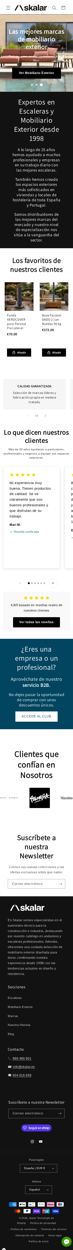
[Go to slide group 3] (35, 583)
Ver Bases (36, 71)
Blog (11, 1034)
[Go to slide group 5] (41, 583)
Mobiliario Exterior (20, 1007)
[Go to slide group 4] (38, 583)
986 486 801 (22, 1058)
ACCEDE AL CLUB (37, 716)
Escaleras (15, 997)
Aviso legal (55, 1235)
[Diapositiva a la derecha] (45, 416)
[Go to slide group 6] (44, 583)
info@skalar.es (24, 1066)
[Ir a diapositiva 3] (41, 85)
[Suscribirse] (60, 884)
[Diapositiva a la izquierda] (27, 416)
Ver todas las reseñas (36, 622)
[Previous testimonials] (20, 583)
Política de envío (39, 1241)
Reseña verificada (26, 531)
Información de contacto (30, 1235)
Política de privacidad (43, 1223)
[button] (8, 7)
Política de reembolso (24, 1229)
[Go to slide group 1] (29, 583)
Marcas (13, 1016)
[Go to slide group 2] (32, 583)
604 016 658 (22, 1075)
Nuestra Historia (19, 1025)
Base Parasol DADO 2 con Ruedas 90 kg (52, 319)
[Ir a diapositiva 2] (36, 85)
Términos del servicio (53, 1229)
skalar (32, 1218)
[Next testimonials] (53, 583)
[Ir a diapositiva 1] (31, 84)
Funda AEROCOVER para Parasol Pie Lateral (16, 321)
